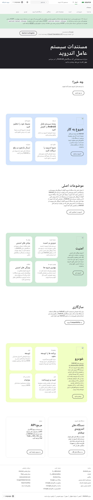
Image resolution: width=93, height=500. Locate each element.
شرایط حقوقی (73, 496)
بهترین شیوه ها (49, 267)
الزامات (89, 474)
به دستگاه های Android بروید (76, 452)
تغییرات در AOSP (35, 23)
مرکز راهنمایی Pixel (25, 474)
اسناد (76, 2)
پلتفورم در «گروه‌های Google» (53, 483)
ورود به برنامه (5, 2)
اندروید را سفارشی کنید (75, 212)
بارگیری (89, 477)
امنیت (70, 12)
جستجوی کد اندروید (63, 2)
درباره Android (87, 496)
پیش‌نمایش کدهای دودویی (85, 480)
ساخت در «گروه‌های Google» (53, 486)
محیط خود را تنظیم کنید (21, 125)
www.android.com (24, 477)
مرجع (17, 12)
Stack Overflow (25, 483)
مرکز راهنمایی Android (24, 471)
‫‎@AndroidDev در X (55, 474)
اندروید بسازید (77, 154)
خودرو (25, 12)
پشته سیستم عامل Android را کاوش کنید (48, 126)
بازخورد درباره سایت (49, 496)
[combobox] (39, 2)
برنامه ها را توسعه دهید (48, 354)
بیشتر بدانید (78, 396)
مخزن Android (87, 471)
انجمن (79, 496)
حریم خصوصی (59, 496)
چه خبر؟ (89, 12)
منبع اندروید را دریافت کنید (50, 149)
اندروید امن (78, 273)
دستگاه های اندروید (37, 12)
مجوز (66, 496)
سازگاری (49, 12)
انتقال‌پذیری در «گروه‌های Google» (52, 488)
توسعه (27, 353)
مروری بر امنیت (49, 242)
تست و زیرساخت (49, 379)
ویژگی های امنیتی (22, 267)
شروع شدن (79, 12)
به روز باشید (78, 93)
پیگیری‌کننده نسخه (26, 486)
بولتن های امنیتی (23, 242)
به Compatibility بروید (74, 322)
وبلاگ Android (57, 477)
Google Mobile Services (23, 480)
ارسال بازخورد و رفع (21, 147)
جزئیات (27, 379)
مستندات (89, 7)
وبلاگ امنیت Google (55, 480)
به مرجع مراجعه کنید (35, 452)
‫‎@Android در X (56, 471)
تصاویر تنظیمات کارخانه (85, 483)
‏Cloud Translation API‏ (55, 34)
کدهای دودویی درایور (86, 486)
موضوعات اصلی (59, 12)
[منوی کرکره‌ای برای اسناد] (72, 2)
